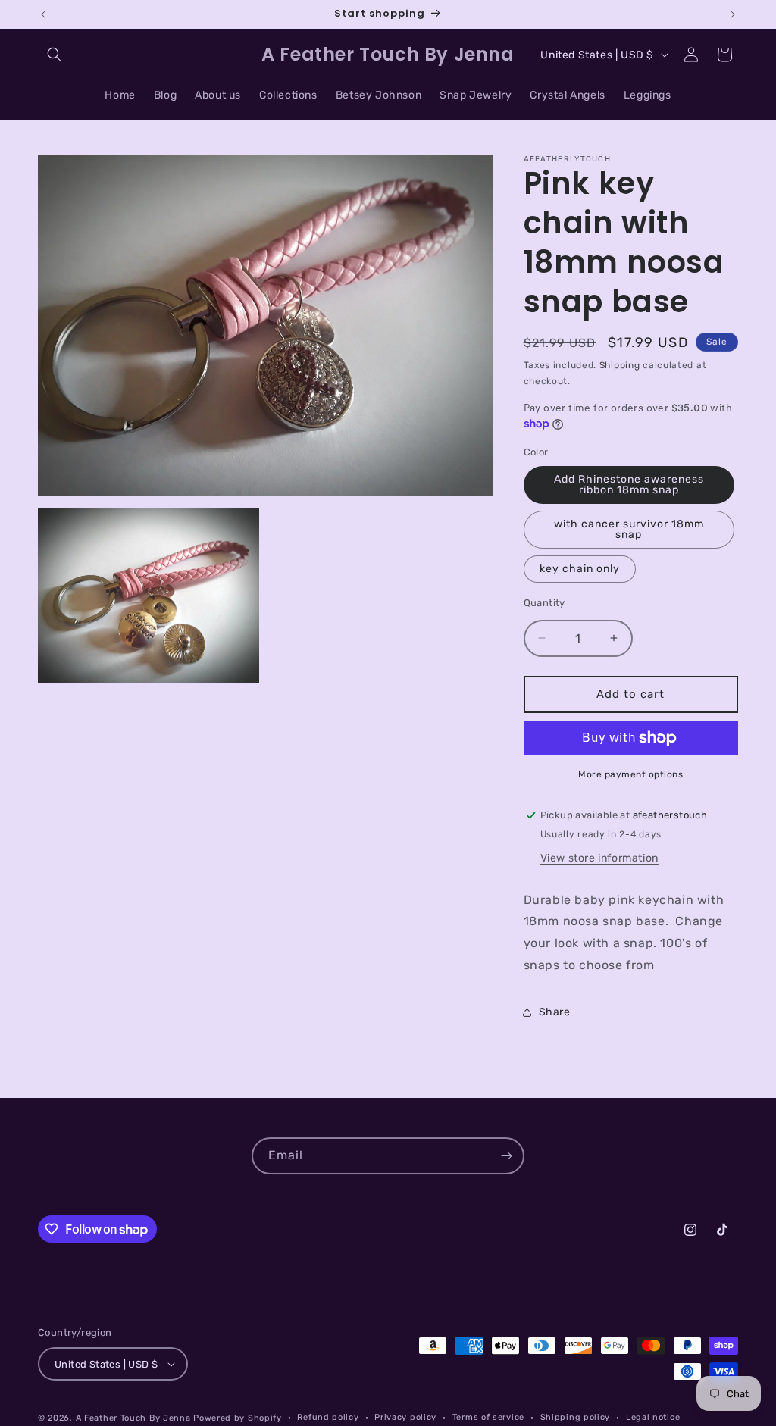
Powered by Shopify (237, 1418)
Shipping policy (575, 1417)
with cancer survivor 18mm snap (629, 529)
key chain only (580, 568)
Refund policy (327, 1417)
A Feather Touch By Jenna (133, 1418)
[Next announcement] (732, 14)
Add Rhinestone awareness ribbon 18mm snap (629, 484)
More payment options (630, 774)
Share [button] (555, 1011)
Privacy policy (405, 1417)
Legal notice (653, 1417)
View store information (599, 858)
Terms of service (488, 1417)
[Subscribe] (506, 1155)
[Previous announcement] (43, 14)
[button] (54, 54)
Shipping (619, 365)
